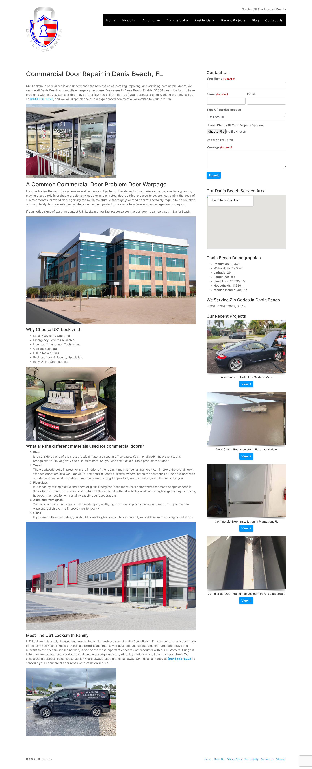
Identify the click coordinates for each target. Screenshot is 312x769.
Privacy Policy (234, 759)
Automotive (151, 20)
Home (110, 20)
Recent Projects (233, 20)
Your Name (221, 78)
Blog (255, 20)
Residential (203, 20)
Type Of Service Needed (224, 109)
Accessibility (251, 759)
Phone (217, 94)
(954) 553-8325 (41, 99)
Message (219, 147)
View (245, 384)
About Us (129, 20)
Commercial (175, 20)
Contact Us (274, 20)
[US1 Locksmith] (56, 29)
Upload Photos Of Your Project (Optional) (236, 125)
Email (251, 94)
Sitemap (280, 759)
